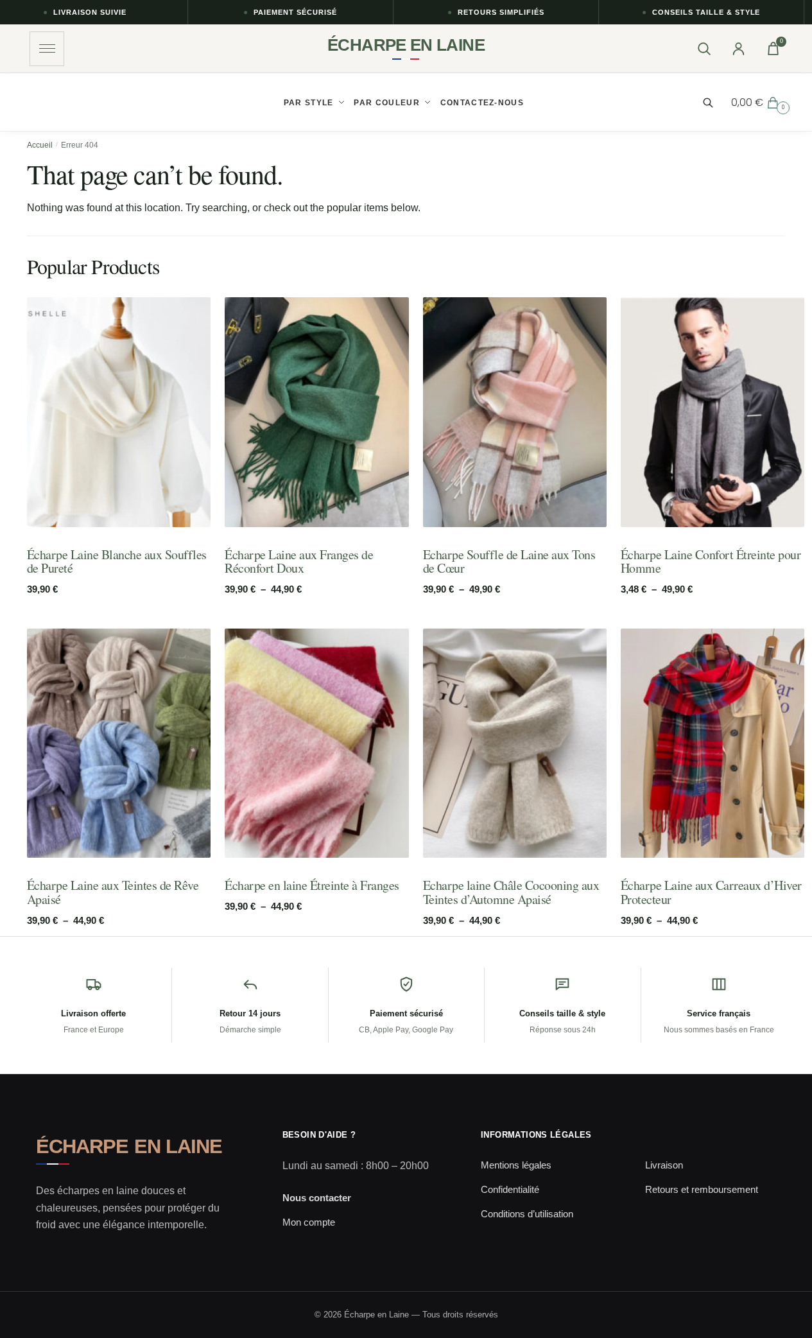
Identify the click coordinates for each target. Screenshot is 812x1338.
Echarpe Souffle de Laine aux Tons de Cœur (509, 561)
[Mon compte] (738, 49)
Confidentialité (510, 1189)
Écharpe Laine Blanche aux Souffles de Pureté (117, 561)
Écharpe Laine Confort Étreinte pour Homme (711, 561)
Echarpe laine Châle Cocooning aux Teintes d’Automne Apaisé (511, 892)
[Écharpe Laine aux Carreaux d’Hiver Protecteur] (712, 743)
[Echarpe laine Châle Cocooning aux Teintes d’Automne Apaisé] (515, 743)
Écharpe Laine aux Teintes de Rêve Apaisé (113, 892)
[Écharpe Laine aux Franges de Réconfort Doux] (316, 412)
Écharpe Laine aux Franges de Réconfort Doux (299, 561)
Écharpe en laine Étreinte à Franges (312, 885)
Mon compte (308, 1222)
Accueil (40, 145)
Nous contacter (316, 1197)
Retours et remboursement (701, 1189)
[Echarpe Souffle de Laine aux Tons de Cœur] (515, 412)
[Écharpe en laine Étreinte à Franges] (316, 743)
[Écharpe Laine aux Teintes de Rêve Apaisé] (119, 743)
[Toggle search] (714, 102)
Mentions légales (516, 1165)
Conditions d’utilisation (527, 1213)
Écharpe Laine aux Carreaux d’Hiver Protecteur (711, 892)
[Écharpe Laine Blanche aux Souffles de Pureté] (119, 412)
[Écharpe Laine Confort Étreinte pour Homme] (712, 412)
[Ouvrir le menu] (47, 48)
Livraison (664, 1165)
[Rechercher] (703, 49)
